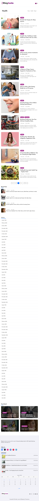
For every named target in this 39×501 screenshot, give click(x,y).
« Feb (19, 488)
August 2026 (4, 220)
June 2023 (3, 310)
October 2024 (4, 266)
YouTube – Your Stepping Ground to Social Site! (14, 470)
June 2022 (3, 343)
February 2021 (4, 384)
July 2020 (3, 392)
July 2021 (3, 373)
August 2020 (4, 389)
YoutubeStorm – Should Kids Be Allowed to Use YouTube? (16, 465)
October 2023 (4, 299)
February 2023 (4, 321)
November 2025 (5, 231)
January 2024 (4, 291)
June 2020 (3, 395)
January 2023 (4, 324)
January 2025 (4, 258)
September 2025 (5, 236)
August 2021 (4, 370)
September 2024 (5, 269)
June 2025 (3, 244)
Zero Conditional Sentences (10, 455)
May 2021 (3, 378)
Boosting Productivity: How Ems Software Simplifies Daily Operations (28, 121)
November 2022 (5, 329)
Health (22, 17)
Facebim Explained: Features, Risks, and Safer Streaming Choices (18, 204)
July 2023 (3, 307)
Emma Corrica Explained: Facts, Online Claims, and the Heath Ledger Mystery (20, 210)
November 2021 (4, 362)
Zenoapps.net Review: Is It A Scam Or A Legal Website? (15, 460)
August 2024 (4, 272)
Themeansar (27, 499)
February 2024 (4, 288)
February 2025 (4, 255)
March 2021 (4, 381)
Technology (27, 117)
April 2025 (3, 250)
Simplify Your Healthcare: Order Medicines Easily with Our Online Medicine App (28, 37)
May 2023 (3, 313)
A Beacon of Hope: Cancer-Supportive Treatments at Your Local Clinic (28, 71)
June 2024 (3, 277)
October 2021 (4, 365)
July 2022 (3, 340)
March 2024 (4, 285)
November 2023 (4, 296)
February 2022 (4, 354)
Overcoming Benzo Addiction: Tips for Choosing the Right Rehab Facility (29, 154)
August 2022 (4, 337)
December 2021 (4, 359)
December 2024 (4, 261)
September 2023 (5, 302)
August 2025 (4, 239)
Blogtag (22, 499)
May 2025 (3, 247)
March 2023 (4, 318)
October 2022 (4, 332)
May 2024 (3, 280)
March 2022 (4, 351)
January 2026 (4, 225)
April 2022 (3, 348)
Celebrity (4, 412)
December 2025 (4, 228)
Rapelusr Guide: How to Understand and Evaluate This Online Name (28, 416)
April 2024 (3, 283)
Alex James (22, 23)
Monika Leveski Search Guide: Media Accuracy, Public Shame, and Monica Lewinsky (21, 191)
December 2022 (4, 326)
